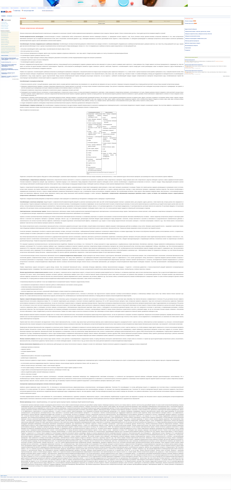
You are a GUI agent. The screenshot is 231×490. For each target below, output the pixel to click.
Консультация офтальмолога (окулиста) (193, 64)
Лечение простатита (189, 23)
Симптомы (49, 7)
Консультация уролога (190, 59)
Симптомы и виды (5, 23)
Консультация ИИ (29, 10)
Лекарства (33, 7)
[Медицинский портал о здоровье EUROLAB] (6, 13)
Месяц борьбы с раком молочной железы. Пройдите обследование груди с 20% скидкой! (9, 58)
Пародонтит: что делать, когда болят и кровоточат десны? (9, 76)
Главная (3, 16)
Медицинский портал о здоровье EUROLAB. (7, 479)
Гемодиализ (187, 50)
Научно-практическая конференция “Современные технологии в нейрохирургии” (8, 65)
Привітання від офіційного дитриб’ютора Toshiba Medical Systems (9, 69)
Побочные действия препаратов (192, 40)
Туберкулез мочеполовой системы (192, 36)
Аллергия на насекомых (5, 42)
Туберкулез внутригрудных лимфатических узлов (196, 38)
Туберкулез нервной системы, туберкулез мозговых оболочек (198, 33)
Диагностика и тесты (5, 25)
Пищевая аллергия (4, 39)
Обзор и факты (4, 22)
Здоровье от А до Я (25, 7)
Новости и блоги (5, 7)
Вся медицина (57, 7)
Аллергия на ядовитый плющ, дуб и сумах (8, 46)
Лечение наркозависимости (47, 10)
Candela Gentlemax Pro (6, 62)
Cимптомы (17, 10)
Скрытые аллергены (4, 44)
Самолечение (188, 47)
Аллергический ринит (4, 35)
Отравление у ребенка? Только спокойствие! (8, 73)
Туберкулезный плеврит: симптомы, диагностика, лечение (197, 31)
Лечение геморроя (189, 20)
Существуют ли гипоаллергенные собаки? (8, 49)
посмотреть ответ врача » (219, 61)
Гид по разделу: (7, 20)
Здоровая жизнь (41, 7)
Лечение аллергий (5, 26)
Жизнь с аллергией (5, 28)
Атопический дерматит (5, 37)
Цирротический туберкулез (191, 29)
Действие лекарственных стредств (192, 43)
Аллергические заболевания (6, 32)
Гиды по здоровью (14, 7)
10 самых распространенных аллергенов (8, 48)
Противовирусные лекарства (191, 45)
